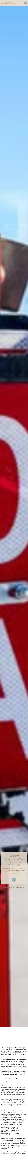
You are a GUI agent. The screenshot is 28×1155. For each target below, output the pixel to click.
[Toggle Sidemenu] (25, 3)
